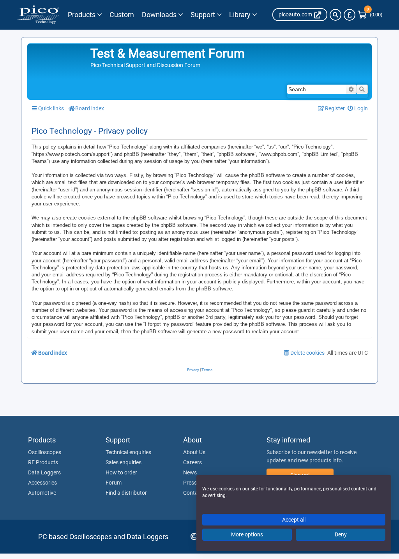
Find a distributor (126, 493)
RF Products (43, 462)
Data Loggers (44, 472)
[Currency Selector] (349, 15)
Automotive (42, 493)
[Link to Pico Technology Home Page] (38, 15)
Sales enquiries (123, 462)
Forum (114, 482)
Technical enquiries (128, 452)
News (190, 472)
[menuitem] (358, 109)
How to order (121, 472)
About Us (194, 452)
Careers (192, 462)
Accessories (42, 482)
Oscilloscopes (44, 452)
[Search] (335, 15)
